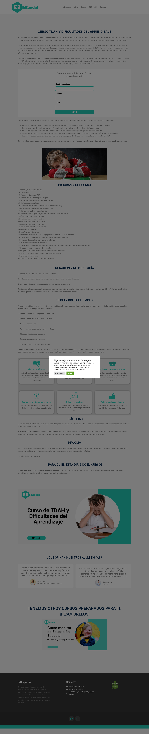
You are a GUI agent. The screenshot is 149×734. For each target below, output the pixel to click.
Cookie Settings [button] (59, 373)
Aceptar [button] (70, 373)
